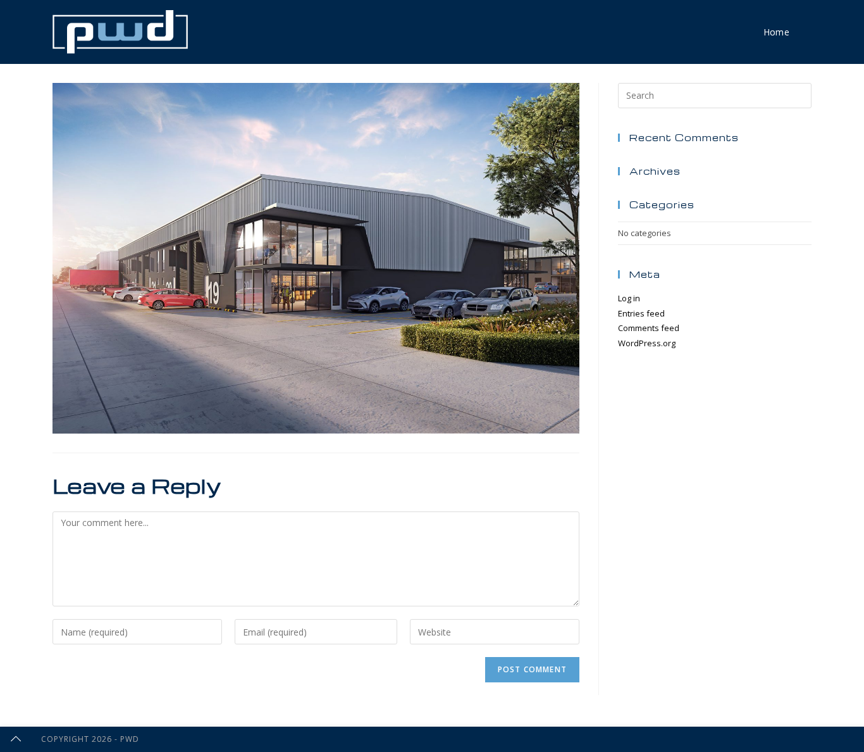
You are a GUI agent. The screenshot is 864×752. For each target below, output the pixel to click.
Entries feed (641, 313)
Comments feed (648, 328)
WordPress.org (647, 343)
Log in (629, 298)
